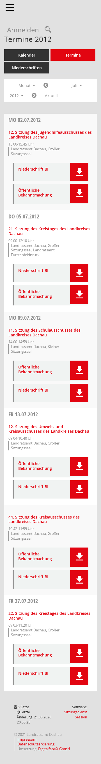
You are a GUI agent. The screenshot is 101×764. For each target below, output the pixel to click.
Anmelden (23, 29)
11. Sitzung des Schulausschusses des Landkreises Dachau (44, 332)
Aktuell (51, 95)
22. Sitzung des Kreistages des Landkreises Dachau (49, 616)
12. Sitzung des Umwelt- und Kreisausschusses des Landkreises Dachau (48, 429)
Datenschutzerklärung (35, 744)
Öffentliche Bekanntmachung (35, 193)
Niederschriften (27, 67)
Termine (73, 55)
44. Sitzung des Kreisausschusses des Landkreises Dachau (44, 519)
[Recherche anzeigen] (46, 29)
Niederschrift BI (33, 169)
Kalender (26, 55)
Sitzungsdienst (75, 715)
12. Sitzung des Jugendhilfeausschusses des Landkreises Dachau (50, 134)
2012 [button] (15, 95)
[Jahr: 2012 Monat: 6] (45, 86)
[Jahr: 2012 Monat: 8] (34, 96)
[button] (79, 172)
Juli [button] (75, 85)
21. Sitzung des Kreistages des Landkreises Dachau (49, 231)
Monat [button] (25, 85)
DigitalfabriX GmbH (54, 748)
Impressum (26, 739)
